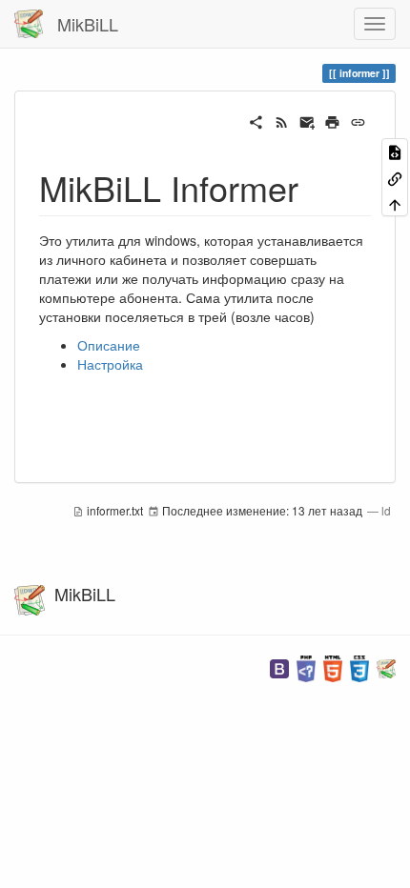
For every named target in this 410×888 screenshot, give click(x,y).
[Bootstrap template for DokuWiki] (279, 666)
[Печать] (332, 120)
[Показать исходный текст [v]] (394, 151)
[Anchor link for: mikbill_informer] (316, 187)
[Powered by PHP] (306, 666)
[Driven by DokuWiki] (386, 666)
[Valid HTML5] (332, 666)
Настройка (110, 363)
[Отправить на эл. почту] (307, 120)
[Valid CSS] (359, 666)
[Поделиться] (256, 120)
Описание (108, 344)
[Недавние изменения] (282, 120)
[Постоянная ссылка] (358, 120)
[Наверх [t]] (394, 203)
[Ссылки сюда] (394, 177)
